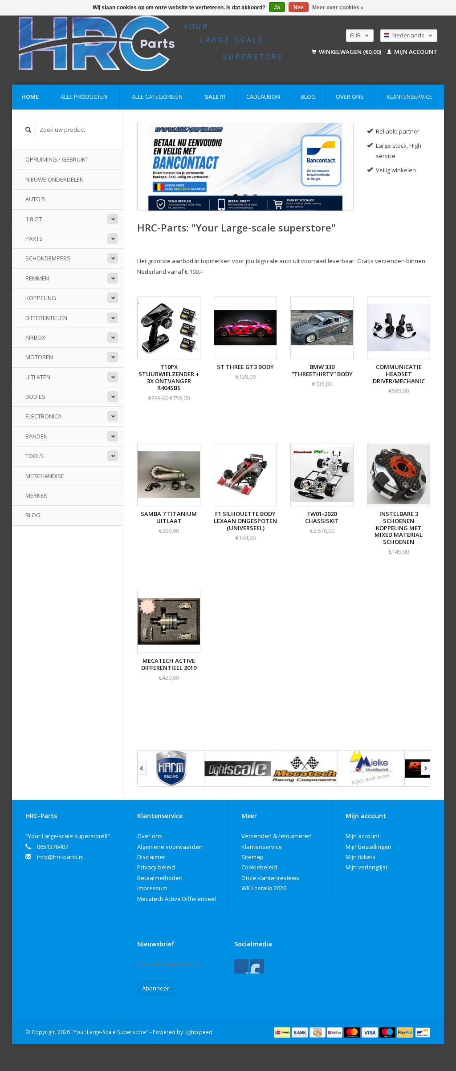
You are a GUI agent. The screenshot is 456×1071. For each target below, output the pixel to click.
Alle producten (84, 97)
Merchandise (44, 476)
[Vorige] (142, 768)
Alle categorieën (157, 97)
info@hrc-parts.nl (60, 857)
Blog (308, 97)
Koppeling (40, 298)
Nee (298, 7)
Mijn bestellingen (368, 847)
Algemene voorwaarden (170, 847)
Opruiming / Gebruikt (57, 159)
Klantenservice (409, 97)
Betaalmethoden (160, 878)
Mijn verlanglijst (366, 867)
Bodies (35, 397)
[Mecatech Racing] (304, 768)
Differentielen (46, 318)
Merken (36, 495)
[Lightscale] (237, 768)
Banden (36, 436)
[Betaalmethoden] (283, 1032)
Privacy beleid (156, 867)
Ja (277, 7)
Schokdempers (47, 258)
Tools (34, 456)
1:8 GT (33, 219)
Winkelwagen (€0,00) (350, 52)
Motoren (39, 357)
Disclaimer (151, 857)
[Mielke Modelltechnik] (371, 768)
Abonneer (155, 988)
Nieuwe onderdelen (54, 179)
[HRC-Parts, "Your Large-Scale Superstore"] (160, 43)
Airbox (35, 337)
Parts (34, 239)
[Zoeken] (28, 129)
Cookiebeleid (259, 867)
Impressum (152, 888)
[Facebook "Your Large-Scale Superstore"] (241, 966)
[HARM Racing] (171, 768)
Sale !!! (215, 97)
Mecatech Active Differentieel (176, 899)
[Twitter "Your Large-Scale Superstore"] (257, 966)
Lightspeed (198, 1031)
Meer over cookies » (338, 7)
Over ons (350, 97)
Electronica (43, 416)
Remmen (37, 278)
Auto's (35, 199)
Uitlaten (37, 377)
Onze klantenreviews (270, 878)
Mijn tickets (360, 857)
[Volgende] (425, 768)
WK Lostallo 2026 (263, 888)
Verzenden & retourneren (276, 836)
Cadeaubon (263, 97)
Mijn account (415, 52)
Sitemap (252, 857)
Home (30, 97)
